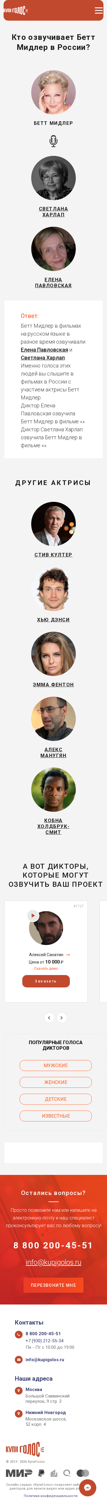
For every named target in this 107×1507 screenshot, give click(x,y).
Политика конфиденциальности (51, 1496)
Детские (56, 1099)
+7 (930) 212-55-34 (44, 1340)
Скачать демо (46, 968)
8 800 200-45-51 (53, 1245)
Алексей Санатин (46, 954)
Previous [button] (49, 1017)
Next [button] (61, 1017)
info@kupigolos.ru (53, 1262)
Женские (55, 1082)
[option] (46, 952)
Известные (56, 1116)
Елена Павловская (44, 350)
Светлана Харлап (43, 358)
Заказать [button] (46, 981)
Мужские (56, 1065)
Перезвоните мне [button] (53, 1285)
